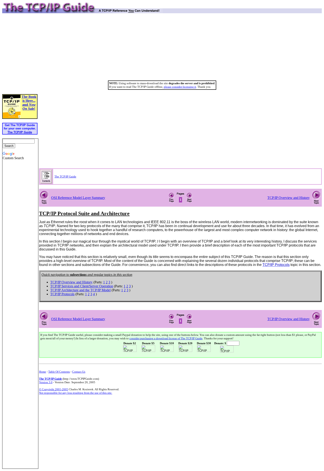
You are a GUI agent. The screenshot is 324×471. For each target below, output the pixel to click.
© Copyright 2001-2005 (53, 389)
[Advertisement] (162, 48)
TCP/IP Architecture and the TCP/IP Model (80, 290)
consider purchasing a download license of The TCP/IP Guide (166, 338)
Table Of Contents (59, 371)
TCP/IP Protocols (62, 294)
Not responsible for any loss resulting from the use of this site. (75, 392)
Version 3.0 (45, 382)
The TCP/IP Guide (65, 176)
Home (42, 371)
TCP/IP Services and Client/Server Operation (81, 286)
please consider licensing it (180, 86)
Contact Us (78, 371)
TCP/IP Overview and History (288, 198)
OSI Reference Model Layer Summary (78, 198)
